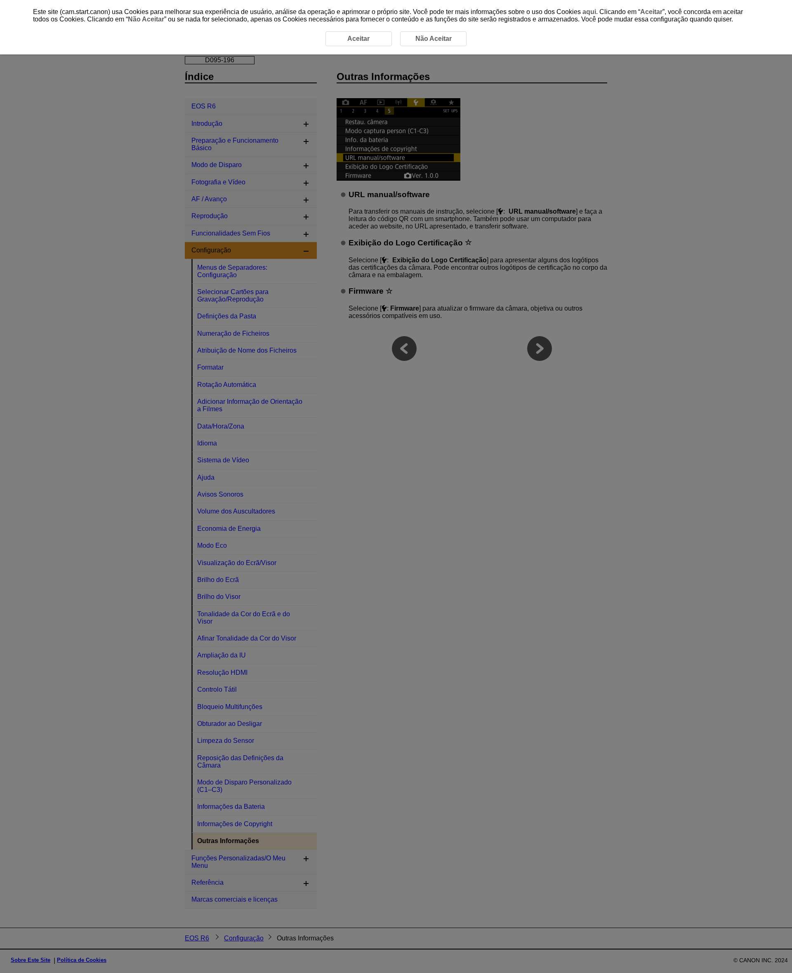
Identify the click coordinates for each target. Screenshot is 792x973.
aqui (589, 11)
